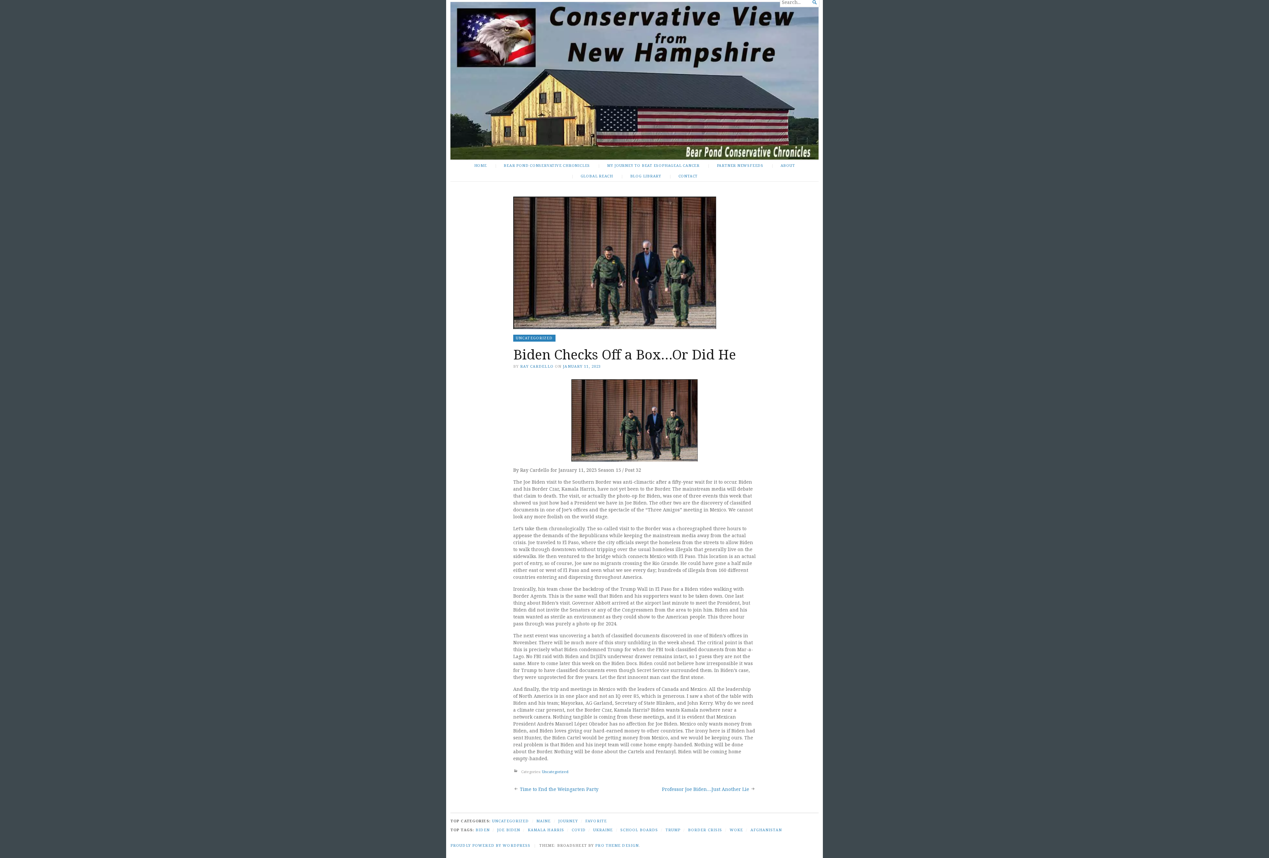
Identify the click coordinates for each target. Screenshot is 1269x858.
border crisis (705, 829)
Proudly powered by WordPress (490, 845)
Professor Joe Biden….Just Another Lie (705, 789)
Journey (568, 820)
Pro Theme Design (617, 845)
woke (736, 829)
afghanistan (766, 829)
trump (673, 829)
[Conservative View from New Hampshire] (634, 81)
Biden (483, 829)
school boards (639, 829)
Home (480, 165)
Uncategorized (534, 337)
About (788, 165)
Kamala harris (546, 829)
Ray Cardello (536, 366)
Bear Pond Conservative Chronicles (547, 165)
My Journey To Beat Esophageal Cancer (653, 165)
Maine (543, 820)
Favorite (596, 820)
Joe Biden (508, 829)
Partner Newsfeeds (740, 165)
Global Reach (597, 175)
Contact (688, 175)
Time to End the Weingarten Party (559, 789)
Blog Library (645, 175)
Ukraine (603, 829)
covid (579, 829)
